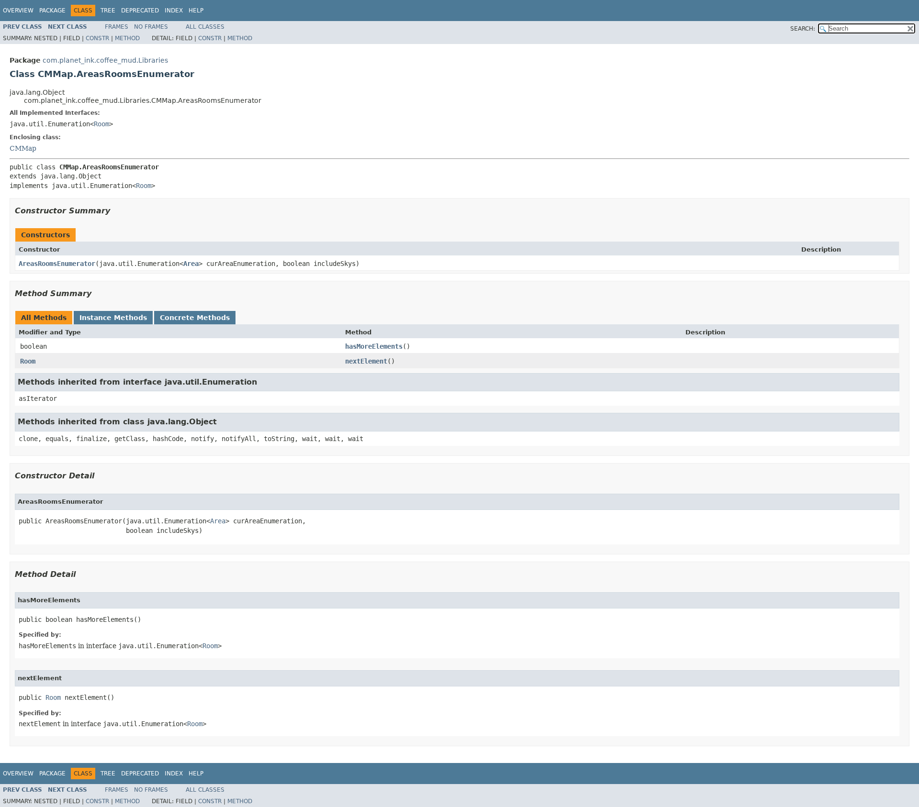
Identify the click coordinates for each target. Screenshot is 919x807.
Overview (18, 10)
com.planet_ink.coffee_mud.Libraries (105, 60)
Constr (97, 38)
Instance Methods (113, 317)
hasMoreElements (374, 346)
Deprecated (140, 10)
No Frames (151, 26)
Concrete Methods (195, 317)
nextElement (366, 361)
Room (101, 124)
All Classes (205, 26)
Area (191, 263)
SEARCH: (802, 28)
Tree (108, 10)
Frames (116, 26)
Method (127, 38)
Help (196, 10)
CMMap (23, 148)
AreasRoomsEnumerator (57, 263)
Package (52, 10)
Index (174, 10)
